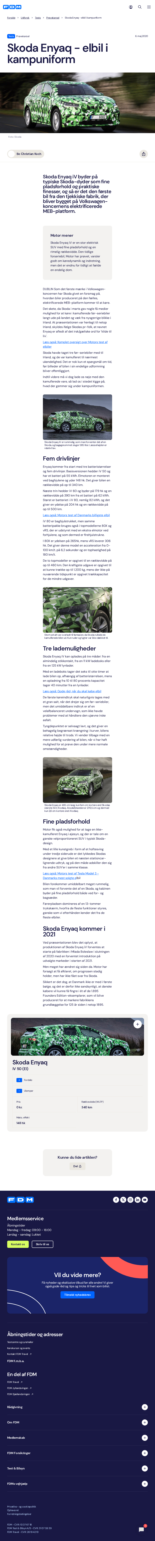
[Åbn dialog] (137, 1024)
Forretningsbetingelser (19, 1514)
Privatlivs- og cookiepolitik (21, 1506)
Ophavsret (13, 1510)
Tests (38, 17)
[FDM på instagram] (130, 1200)
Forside (11, 17)
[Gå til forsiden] (12, 7)
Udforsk (25, 17)
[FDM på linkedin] (138, 1200)
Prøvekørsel (52, 17)
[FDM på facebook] (116, 1200)
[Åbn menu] (149, 7)
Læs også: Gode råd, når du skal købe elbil (72, 691)
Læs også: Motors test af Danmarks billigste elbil (76, 515)
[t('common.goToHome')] (20, 1200)
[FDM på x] (123, 1200)
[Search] (140, 7)
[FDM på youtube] (145, 1200)
